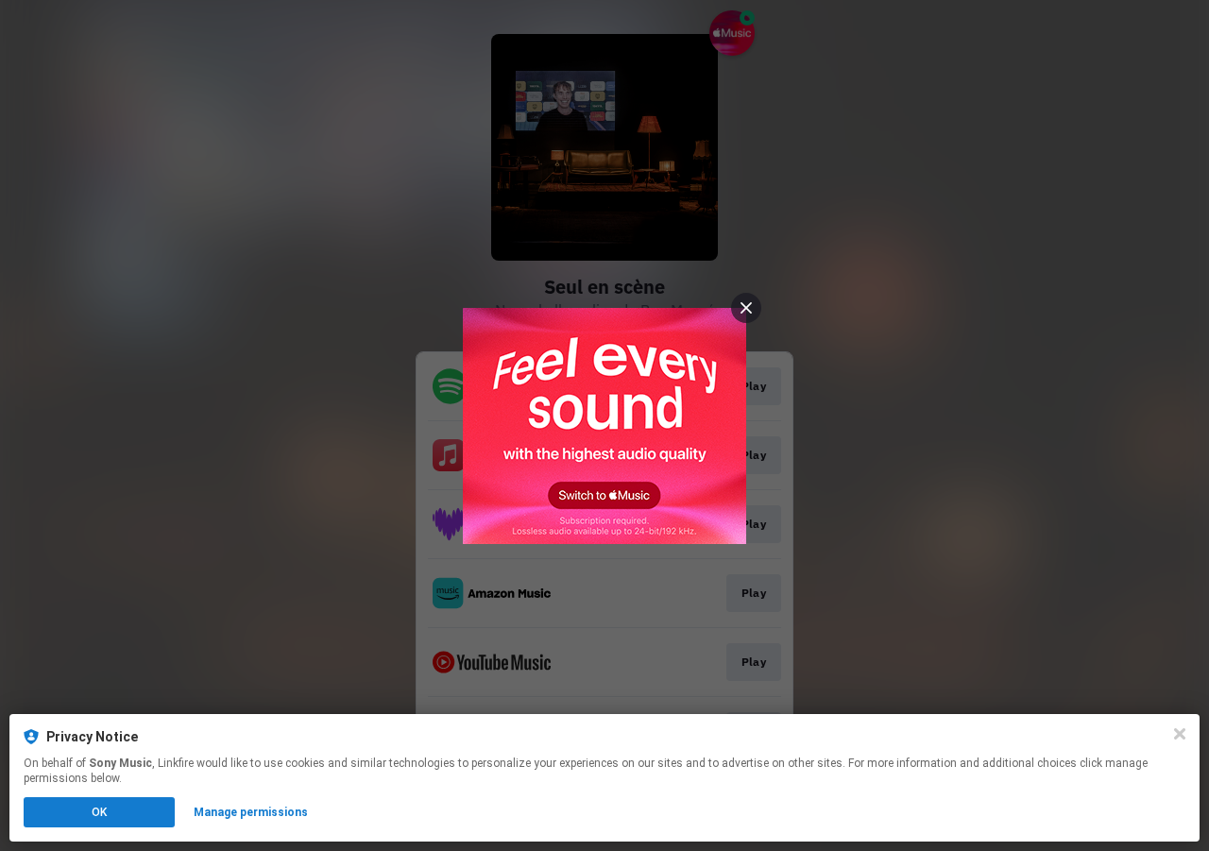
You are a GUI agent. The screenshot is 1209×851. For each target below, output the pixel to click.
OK (99, 812)
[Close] (1180, 734)
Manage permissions (251, 812)
